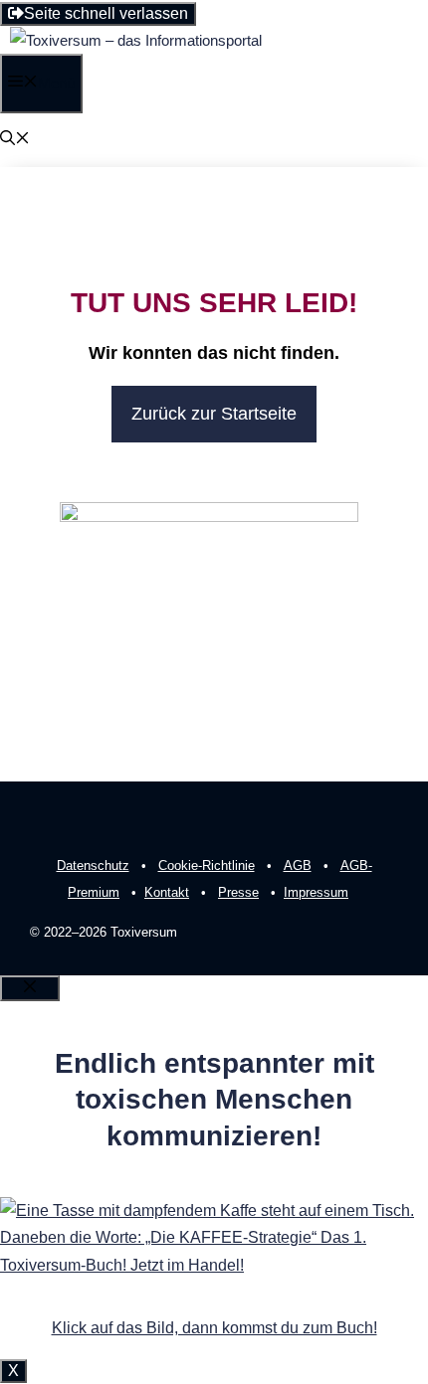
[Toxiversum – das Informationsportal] (136, 40)
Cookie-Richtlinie (206, 865)
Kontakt (166, 892)
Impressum (316, 892)
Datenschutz (93, 865)
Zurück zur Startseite (214, 414)
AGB (298, 865)
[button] (15, 139)
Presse (238, 892)
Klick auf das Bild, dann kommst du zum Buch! (214, 1327)
